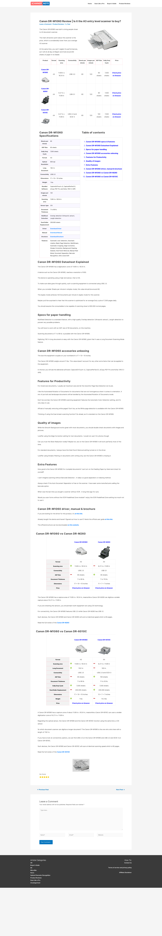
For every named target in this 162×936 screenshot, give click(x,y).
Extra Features (92, 165)
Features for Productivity (96, 157)
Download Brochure (57, 236)
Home (90, 3)
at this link (78, 514)
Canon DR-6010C (63, 752)
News (32, 873)
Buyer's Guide (35, 865)
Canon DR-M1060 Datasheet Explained (102, 146)
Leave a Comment (45, 24)
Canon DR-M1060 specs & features (100, 142)
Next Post (120, 789)
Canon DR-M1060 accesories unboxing (102, 153)
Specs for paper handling (96, 149)
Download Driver (55, 228)
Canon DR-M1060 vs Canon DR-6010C (102, 177)
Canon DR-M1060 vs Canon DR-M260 (101, 173)
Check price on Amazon (81, 588)
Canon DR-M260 (63, 623)
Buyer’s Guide (111, 3)
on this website (73, 525)
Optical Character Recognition (40, 875)
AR (31, 863)
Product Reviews (124, 3)
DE (31, 868)
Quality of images (93, 161)
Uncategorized (35, 883)
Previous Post (43, 789)
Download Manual (56, 232)
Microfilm (33, 870)
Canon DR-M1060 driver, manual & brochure (104, 169)
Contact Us (128, 863)
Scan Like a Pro (99, 3)
